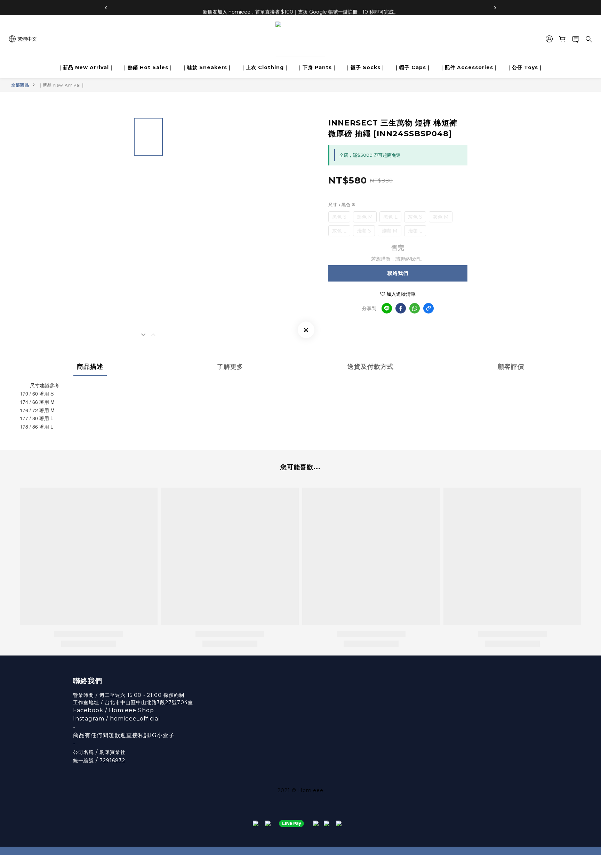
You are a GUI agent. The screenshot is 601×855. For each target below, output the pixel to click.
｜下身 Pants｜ (317, 67)
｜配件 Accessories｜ (469, 67)
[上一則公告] (106, 8)
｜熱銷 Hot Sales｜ (148, 67)
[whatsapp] (414, 308)
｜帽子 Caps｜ (412, 67)
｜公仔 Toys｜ (525, 67)
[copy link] (428, 308)
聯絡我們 (397, 273)
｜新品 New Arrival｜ (86, 67)
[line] (387, 308)
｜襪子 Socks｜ (365, 67)
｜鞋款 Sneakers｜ (207, 67)
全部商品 (20, 85)
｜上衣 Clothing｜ (265, 67)
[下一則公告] (495, 8)
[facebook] (400, 308)
